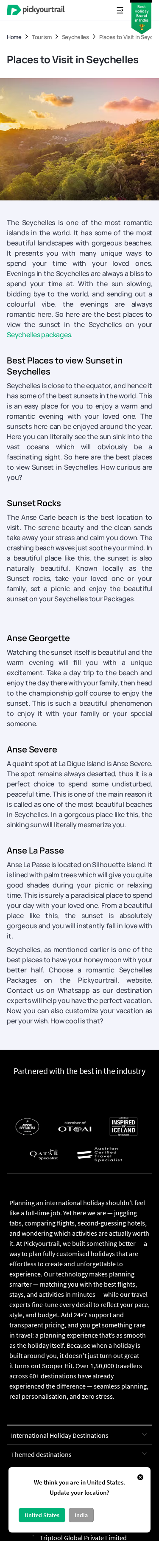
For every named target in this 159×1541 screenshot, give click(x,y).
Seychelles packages (39, 334)
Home (14, 37)
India (81, 1515)
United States (42, 1515)
